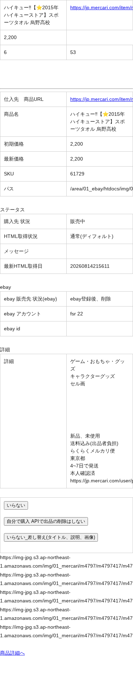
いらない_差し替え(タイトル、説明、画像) (51, 537)
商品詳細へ (12, 653)
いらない (16, 505)
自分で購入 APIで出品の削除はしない (46, 521)
